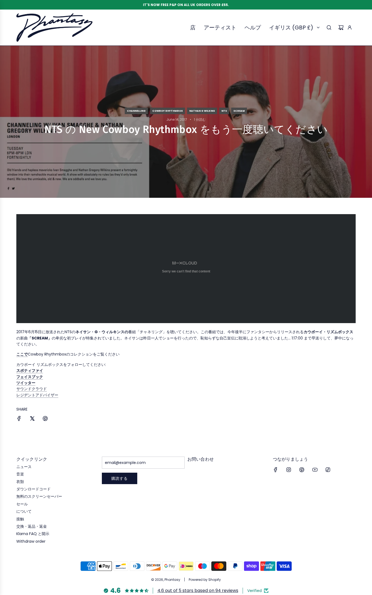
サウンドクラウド (31, 388)
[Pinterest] (302, 470)
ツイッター (25, 382)
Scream (239, 111)
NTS (224, 111)
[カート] (341, 28)
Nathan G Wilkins (202, 111)
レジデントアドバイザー (37, 395)
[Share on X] (32, 419)
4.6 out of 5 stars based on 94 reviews (197, 590)
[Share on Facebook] (19, 419)
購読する (119, 478)
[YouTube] (315, 470)
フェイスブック (29, 377)
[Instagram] (289, 470)
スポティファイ (29, 370)
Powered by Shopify (205, 579)
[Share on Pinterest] (45, 419)
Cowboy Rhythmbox (167, 111)
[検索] (329, 28)
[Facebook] (276, 470)
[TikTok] (328, 470)
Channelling (136, 111)
